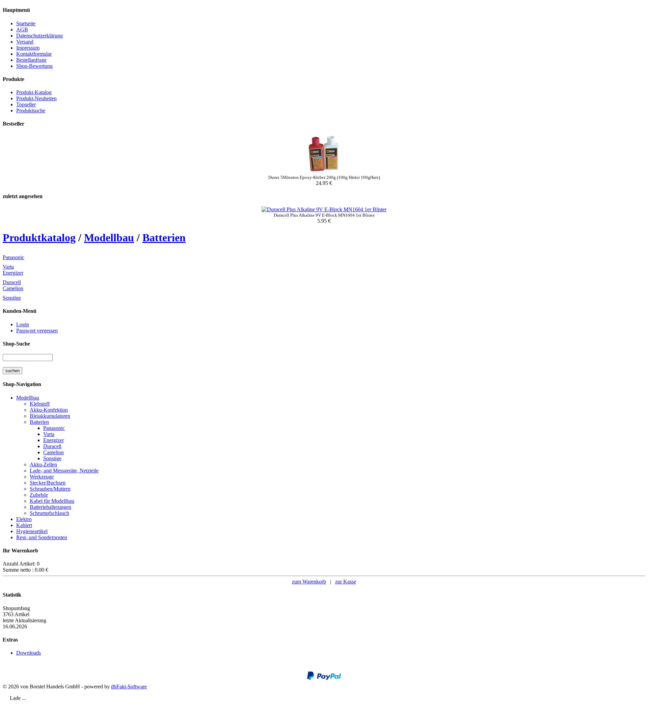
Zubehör (39, 495)
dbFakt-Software (129, 686)
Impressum (27, 48)
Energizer (13, 273)
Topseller (26, 104)
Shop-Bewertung (34, 66)
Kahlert (24, 525)
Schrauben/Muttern (50, 489)
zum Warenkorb (309, 581)
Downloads (28, 653)
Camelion (13, 288)
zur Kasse (345, 581)
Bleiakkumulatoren (50, 416)
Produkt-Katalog (34, 92)
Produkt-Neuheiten (36, 98)
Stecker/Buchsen (47, 483)
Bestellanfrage (31, 60)
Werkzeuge (42, 477)
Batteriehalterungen (50, 507)
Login (22, 324)
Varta (8, 267)
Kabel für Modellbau (52, 501)
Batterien (164, 237)
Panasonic (13, 257)
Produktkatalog (39, 237)
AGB (22, 29)
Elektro (24, 519)
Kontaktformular (34, 54)
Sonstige (12, 298)
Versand (24, 42)
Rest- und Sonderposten (41, 537)
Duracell (12, 282)
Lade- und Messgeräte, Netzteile (64, 470)
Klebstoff (40, 404)
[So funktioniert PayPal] (324, 678)
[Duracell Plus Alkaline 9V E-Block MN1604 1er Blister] (324, 209)
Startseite (25, 23)
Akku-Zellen (43, 464)
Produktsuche (30, 110)
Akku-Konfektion (49, 410)
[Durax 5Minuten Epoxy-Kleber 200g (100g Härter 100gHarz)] (324, 173)
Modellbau (109, 237)
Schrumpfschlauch (49, 513)
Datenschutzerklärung (39, 35)
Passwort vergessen (37, 330)
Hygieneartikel (32, 531)
